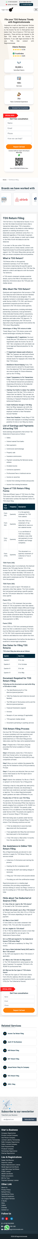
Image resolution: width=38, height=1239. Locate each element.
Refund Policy (5, 1192)
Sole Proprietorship (7, 1146)
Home (4, 180)
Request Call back (19, 147)
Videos (3, 1205)
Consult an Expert (27, 4)
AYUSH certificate (7, 1174)
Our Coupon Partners (8, 1199)
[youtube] (6, 1218)
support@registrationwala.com (13, 1229)
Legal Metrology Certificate (10, 1169)
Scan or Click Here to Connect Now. (19, 168)
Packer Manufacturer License (10, 1165)
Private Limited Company (9, 1135)
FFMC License (6, 1171)
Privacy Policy (6, 1190)
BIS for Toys (5, 1178)
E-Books (4, 1201)
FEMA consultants (7, 1176)
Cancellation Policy (7, 1194)
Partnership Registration (9, 1151)
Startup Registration (8, 1153)
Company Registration (8, 1133)
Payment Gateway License (9, 1180)
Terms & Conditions (7, 1196)
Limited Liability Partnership (10, 1140)
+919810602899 (12, 2)
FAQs (3, 1203)
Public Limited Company (9, 1144)
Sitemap (4, 1207)
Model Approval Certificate (10, 1167)
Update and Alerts (12, 4)
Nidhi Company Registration (10, 1142)
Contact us (4, 1210)
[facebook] (2, 1218)
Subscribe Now (29, 1119)
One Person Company (8, 1138)
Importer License (6, 1162)
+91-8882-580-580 (26, 2)
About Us (4, 1187)
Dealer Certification (7, 1160)
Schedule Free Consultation (20, 108)
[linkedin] (11, 1218)
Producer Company (7, 1149)
